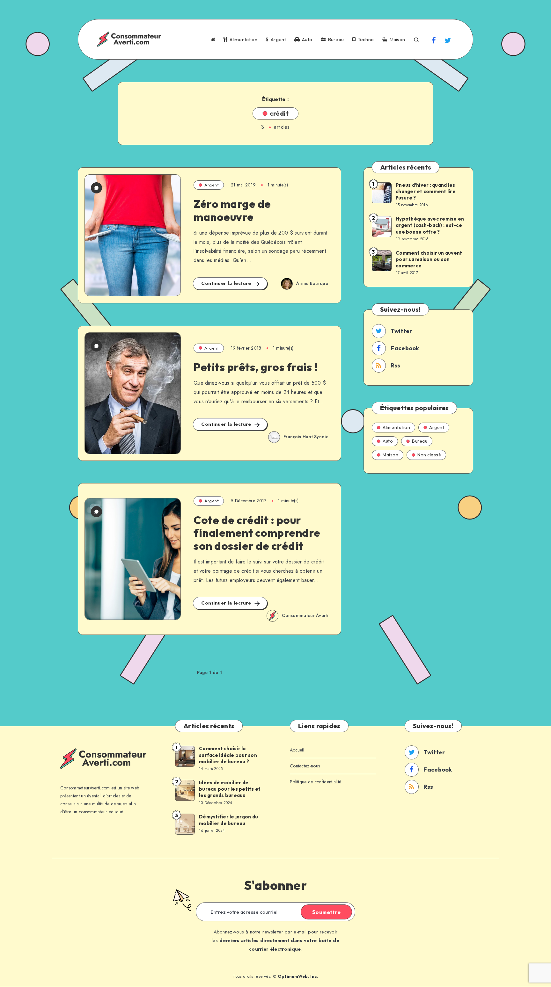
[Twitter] (447, 40)
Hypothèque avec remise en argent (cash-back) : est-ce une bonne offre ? (430, 225)
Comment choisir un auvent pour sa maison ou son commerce (429, 259)
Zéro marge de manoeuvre (232, 210)
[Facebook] (434, 40)
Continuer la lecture (227, 283)
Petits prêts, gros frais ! (256, 367)
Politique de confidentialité (315, 782)
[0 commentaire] (96, 187)
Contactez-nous (305, 766)
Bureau (335, 39)
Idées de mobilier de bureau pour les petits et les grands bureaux (230, 789)
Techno (365, 39)
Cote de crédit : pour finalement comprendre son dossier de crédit (257, 533)
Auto (306, 39)
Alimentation (242, 39)
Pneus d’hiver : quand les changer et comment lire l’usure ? (426, 191)
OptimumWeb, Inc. (298, 976)
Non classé (429, 455)
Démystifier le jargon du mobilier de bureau (228, 820)
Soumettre (326, 912)
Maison (396, 39)
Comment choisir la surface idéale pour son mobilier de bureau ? (228, 755)
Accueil (297, 750)
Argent (277, 39)
